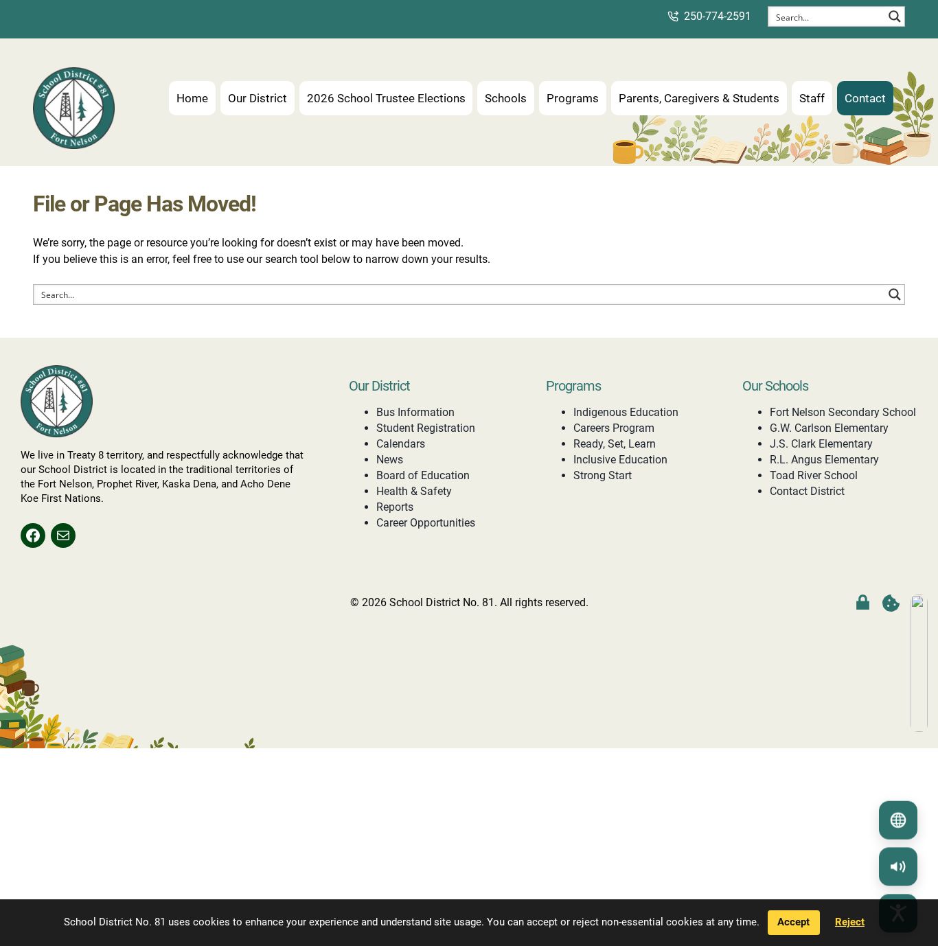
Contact (865, 98)
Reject (850, 922)
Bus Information (415, 412)
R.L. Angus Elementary (824, 459)
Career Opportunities (425, 522)
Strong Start (602, 475)
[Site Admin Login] (862, 603)
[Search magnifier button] (894, 16)
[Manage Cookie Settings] (891, 603)
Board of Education (423, 475)
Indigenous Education (625, 412)
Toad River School (814, 475)
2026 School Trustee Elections (386, 98)
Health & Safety (414, 491)
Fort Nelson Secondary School (843, 412)
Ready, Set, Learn (614, 443)
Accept (793, 922)
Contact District (807, 491)
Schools (506, 98)
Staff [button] (812, 98)
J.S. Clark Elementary (821, 443)
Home (192, 98)
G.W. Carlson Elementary (829, 428)
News (389, 459)
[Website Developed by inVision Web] (919, 728)
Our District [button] (257, 98)
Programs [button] (573, 98)
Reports (394, 507)
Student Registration (425, 428)
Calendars (400, 443)
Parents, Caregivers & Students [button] (699, 98)
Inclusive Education (620, 459)
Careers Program (613, 428)
